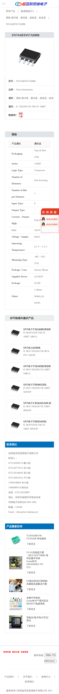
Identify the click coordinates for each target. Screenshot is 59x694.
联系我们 (29, 681)
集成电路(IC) (27, 11)
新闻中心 (46, 677)
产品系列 (9, 677)
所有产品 (10, 11)
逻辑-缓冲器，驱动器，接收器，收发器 (26, 17)
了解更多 (31, 544)
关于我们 (27, 677)
